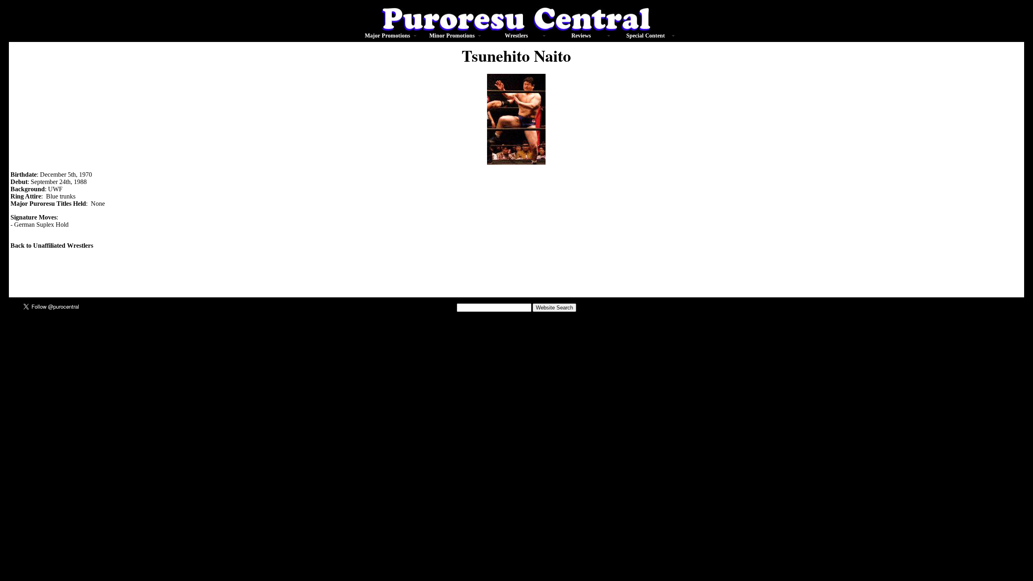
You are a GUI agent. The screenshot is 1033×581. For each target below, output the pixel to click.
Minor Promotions (452, 36)
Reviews (581, 36)
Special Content (645, 36)
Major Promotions (387, 36)
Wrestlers (516, 36)
